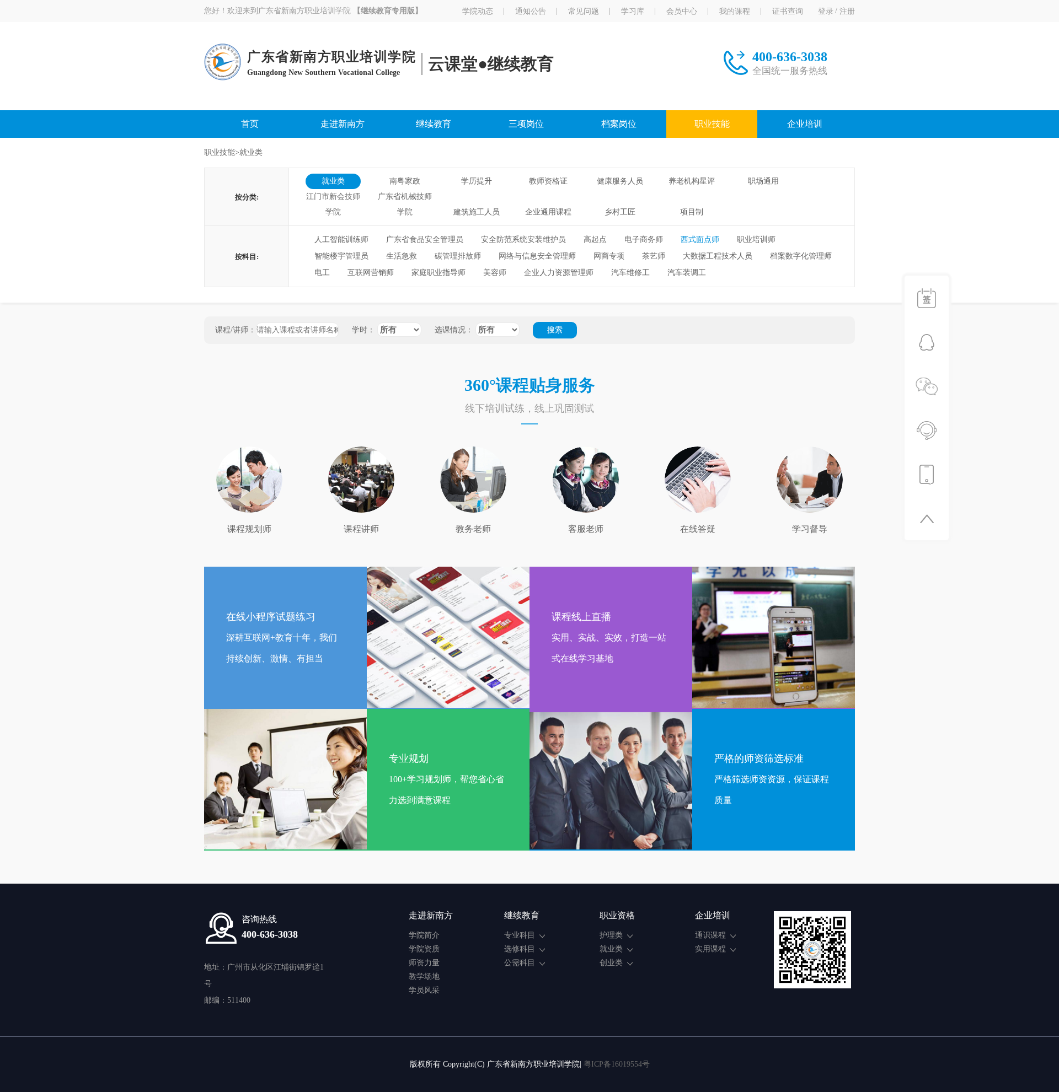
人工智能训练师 (341, 239)
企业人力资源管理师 (558, 272)
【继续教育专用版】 (387, 11)
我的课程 (734, 11)
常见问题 (583, 11)
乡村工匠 (620, 212)
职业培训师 (756, 239)
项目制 (691, 212)
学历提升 (476, 181)
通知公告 (530, 11)
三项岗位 (526, 123)
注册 (847, 11)
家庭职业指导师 (438, 272)
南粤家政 (404, 181)
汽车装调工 (686, 272)
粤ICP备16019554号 (617, 1064)
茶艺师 (653, 256)
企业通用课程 (548, 212)
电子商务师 (643, 239)
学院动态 (477, 11)
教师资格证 (548, 181)
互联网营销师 (370, 272)
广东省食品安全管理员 (424, 239)
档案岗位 (619, 123)
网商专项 (608, 256)
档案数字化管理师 (801, 256)
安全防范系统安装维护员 (523, 239)
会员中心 (681, 11)
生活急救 (401, 256)
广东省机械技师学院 (405, 198)
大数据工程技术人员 (717, 256)
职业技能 (712, 123)
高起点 (595, 239)
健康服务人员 (620, 181)
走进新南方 (342, 123)
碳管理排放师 (458, 256)
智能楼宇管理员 (341, 256)
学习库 (632, 11)
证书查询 (787, 11)
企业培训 (804, 123)
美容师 (494, 272)
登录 (825, 11)
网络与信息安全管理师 (537, 256)
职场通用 (763, 181)
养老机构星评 (691, 181)
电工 (322, 272)
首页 (250, 123)
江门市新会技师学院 (333, 198)
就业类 (333, 181)
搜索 (555, 330)
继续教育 (433, 123)
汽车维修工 (630, 272)
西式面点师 (700, 239)
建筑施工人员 (476, 212)
